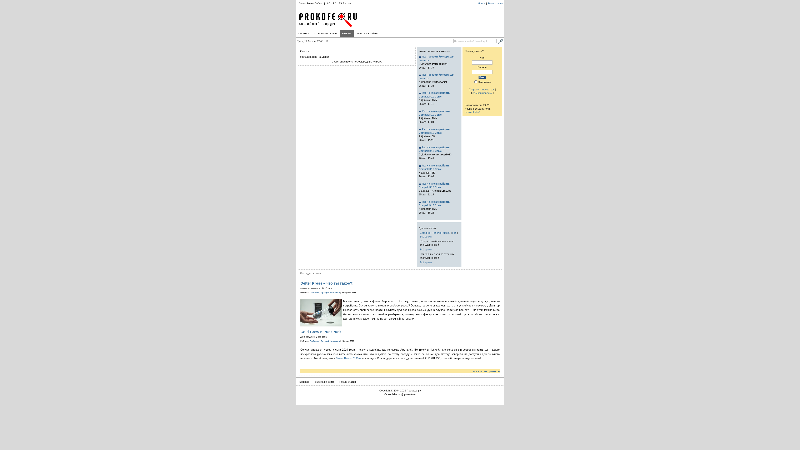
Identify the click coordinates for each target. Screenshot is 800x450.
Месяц (446, 232)
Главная (303, 33)
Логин (481, 3)
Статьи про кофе (326, 33)
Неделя (436, 232)
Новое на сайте (367, 33)
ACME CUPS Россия (339, 3)
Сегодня (425, 232)
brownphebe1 (472, 112)
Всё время (426, 236)
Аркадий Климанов (330, 293)
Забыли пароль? (482, 93)
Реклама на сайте (324, 381)
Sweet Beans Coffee (310, 3)
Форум (346, 33)
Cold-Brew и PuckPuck (320, 332)
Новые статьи (347, 381)
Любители (315, 293)
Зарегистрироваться (482, 89)
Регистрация (495, 3)
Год (454, 232)
